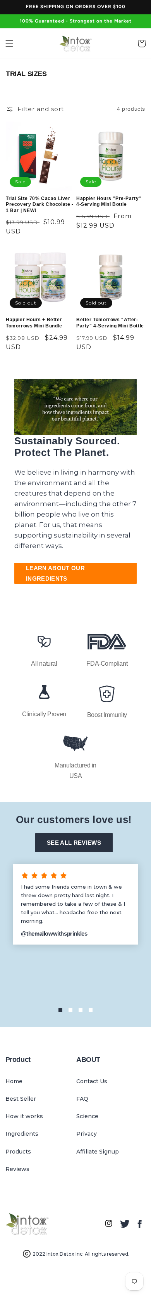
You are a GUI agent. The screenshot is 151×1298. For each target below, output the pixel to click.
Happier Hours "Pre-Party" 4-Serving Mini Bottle (108, 201)
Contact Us (91, 1081)
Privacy (86, 1133)
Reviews (17, 1169)
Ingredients (21, 1133)
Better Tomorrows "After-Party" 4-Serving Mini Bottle (110, 323)
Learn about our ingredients (55, 573)
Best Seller (20, 1098)
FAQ (82, 1098)
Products (18, 1151)
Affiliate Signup (97, 1151)
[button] (9, 43)
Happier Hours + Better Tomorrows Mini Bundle (34, 323)
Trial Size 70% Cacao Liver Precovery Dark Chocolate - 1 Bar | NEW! (40, 204)
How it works (24, 1116)
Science (87, 1116)
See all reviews (74, 842)
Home (13, 1081)
